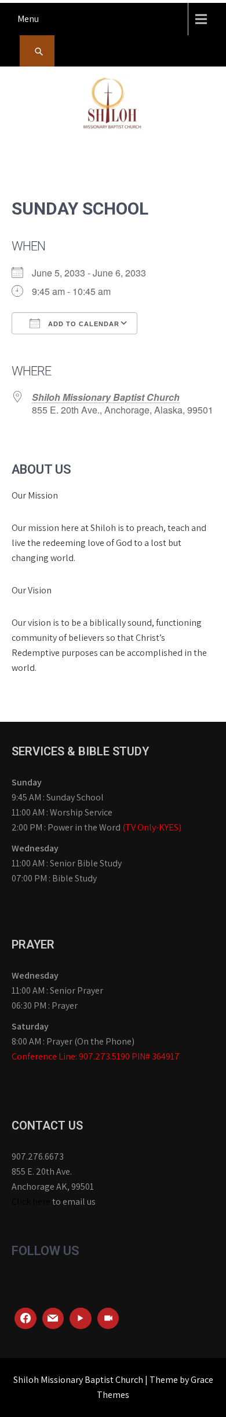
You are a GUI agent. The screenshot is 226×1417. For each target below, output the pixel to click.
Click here (31, 1201)
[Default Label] (53, 1319)
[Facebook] (25, 1319)
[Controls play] (80, 1319)
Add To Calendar (82, 323)
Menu (28, 19)
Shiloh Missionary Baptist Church (106, 397)
